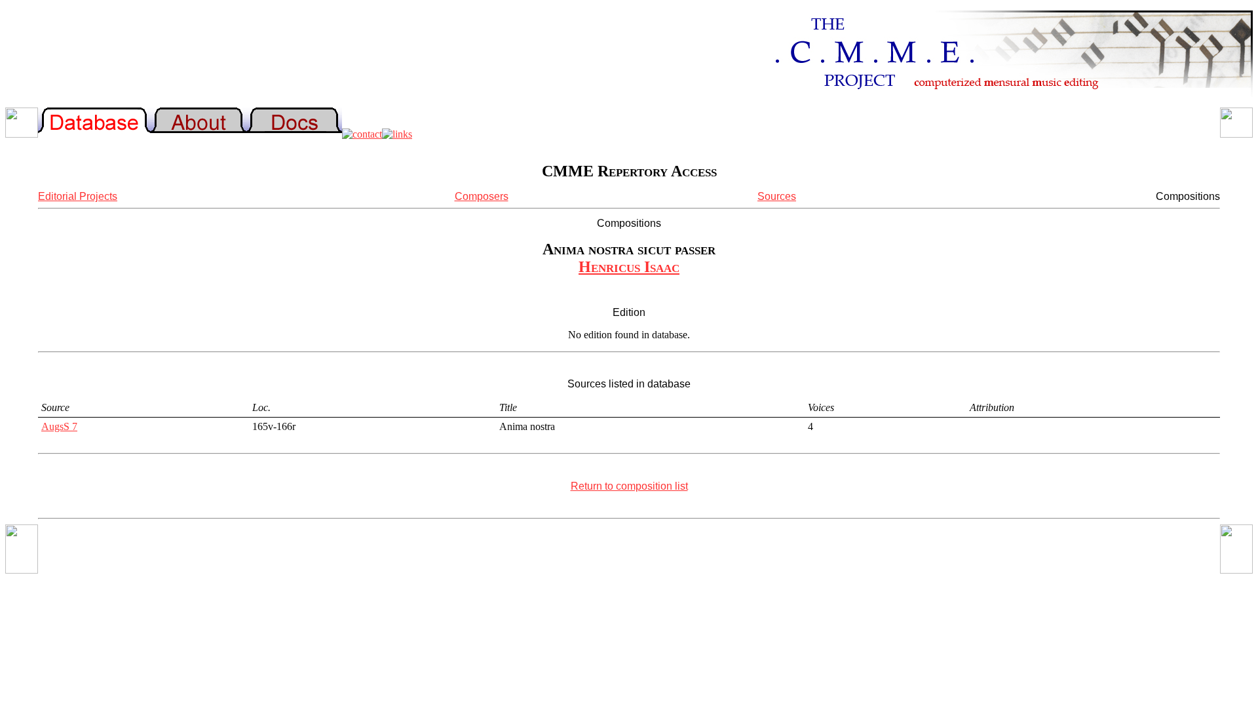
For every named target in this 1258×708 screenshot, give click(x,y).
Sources (776, 196)
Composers (481, 196)
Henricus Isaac (629, 266)
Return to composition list (629, 486)
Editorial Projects (77, 196)
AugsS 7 (59, 426)
